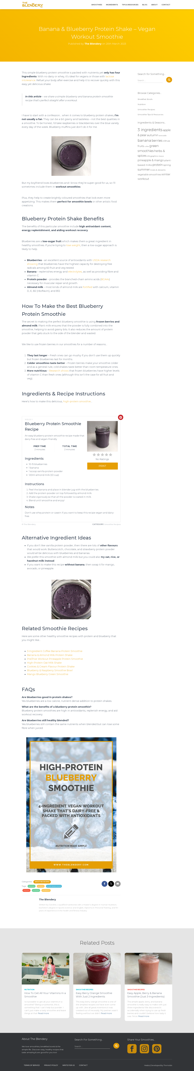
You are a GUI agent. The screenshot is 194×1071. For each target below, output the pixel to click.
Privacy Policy (51, 1065)
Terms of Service (32, 1065)
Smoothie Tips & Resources (150, 114)
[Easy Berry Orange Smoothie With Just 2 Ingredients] (97, 968)
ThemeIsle (168, 1065)
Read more (43, 1013)
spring (167, 165)
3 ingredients (150, 129)
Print (102, 466)
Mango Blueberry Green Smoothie (47, 674)
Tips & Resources (130, 5)
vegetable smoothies (149, 174)
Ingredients (112, 5)
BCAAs (105, 279)
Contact (166, 5)
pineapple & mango (151, 160)
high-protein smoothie (77, 401)
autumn (152, 135)
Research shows (59, 370)
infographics (152, 156)
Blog (144, 5)
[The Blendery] (33, 4)
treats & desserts (157, 170)
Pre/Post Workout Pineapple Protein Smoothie (55, 659)
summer (36, 890)
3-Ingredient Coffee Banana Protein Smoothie (54, 651)
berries (41, 886)
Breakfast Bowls (145, 99)
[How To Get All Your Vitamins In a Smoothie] (45, 968)
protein (26, 890)
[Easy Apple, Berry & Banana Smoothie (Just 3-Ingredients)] (148, 968)
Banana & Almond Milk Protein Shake (49, 655)
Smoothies (96, 5)
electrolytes (75, 271)
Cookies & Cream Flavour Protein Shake (51, 666)
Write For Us (68, 1065)
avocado (163, 135)
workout (46, 890)
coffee (147, 146)
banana (31, 886)
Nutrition (142, 104)
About (154, 5)
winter (165, 174)
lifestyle (161, 156)
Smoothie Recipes (42, 882)
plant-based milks (54, 886)
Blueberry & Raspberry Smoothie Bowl (50, 670)
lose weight (73, 245)
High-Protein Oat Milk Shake (44, 662)
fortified (87, 287)
